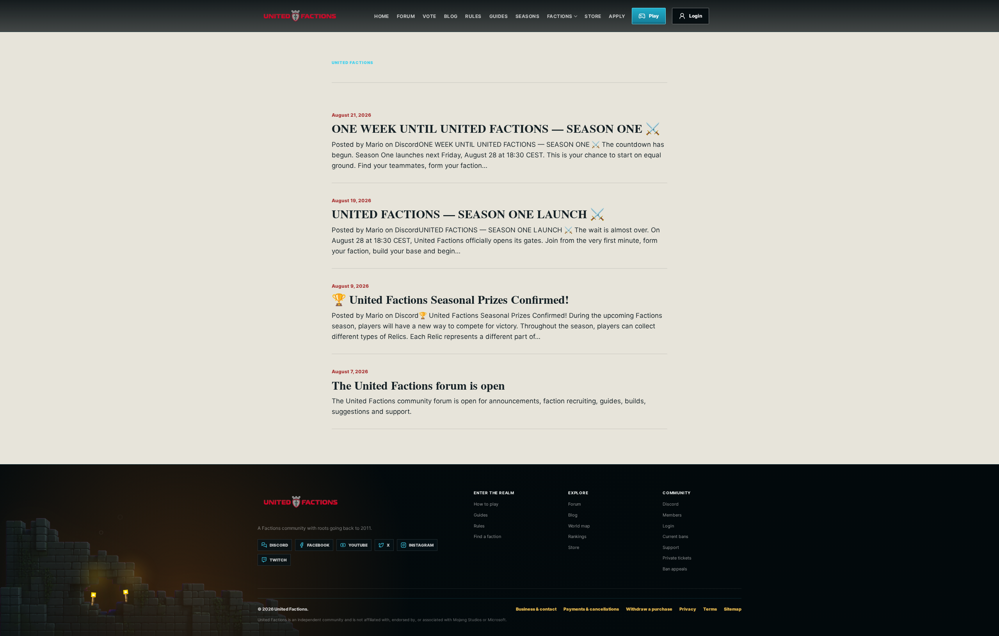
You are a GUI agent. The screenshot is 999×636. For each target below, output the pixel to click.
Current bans (675, 536)
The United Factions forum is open (418, 385)
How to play (486, 504)
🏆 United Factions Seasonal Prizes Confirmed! (450, 299)
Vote (429, 16)
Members (672, 515)
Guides (498, 16)
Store (593, 16)
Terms (710, 609)
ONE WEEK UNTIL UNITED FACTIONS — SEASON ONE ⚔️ (496, 128)
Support (671, 547)
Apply (617, 16)
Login (668, 526)
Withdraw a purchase (649, 609)
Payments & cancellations (591, 609)
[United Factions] (300, 16)
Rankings (577, 536)
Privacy (687, 609)
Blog (451, 16)
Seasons (527, 16)
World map (579, 526)
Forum (406, 16)
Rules (473, 16)
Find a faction (487, 536)
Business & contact (536, 609)
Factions (559, 16)
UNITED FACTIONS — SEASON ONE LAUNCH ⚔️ (468, 213)
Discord (671, 504)
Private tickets (677, 558)
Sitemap (732, 609)
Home (381, 16)
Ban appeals (675, 569)
